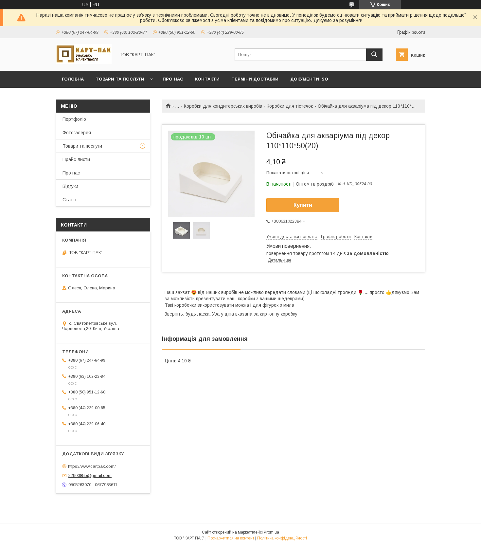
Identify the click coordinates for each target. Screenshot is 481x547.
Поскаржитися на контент (230, 538)
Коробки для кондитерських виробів (223, 106)
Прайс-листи (76, 159)
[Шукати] (374, 54)
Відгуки (70, 186)
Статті (69, 199)
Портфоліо (74, 119)
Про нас (173, 79)
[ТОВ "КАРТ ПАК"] (84, 62)
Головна (73, 79)
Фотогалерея (76, 132)
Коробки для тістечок (290, 106)
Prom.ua (271, 532)
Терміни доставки (254, 79)
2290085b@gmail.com (90, 475)
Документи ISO (309, 79)
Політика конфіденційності (282, 538)
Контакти (207, 79)
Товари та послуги (120, 79)
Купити (303, 205)
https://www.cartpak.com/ (92, 466)
